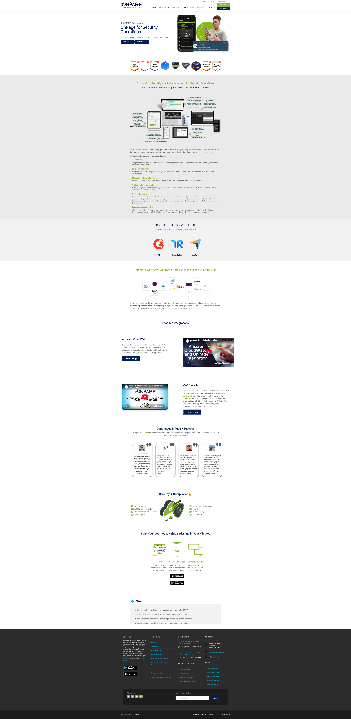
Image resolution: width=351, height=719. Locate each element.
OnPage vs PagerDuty (212, 672)
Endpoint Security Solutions (159, 172)
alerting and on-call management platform (198, 150)
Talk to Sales (155, 646)
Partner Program (156, 654)
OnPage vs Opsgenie (212, 668)
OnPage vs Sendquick (212, 676)
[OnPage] (131, 5)
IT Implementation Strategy (159, 658)
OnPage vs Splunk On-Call (213, 680)
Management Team (157, 673)
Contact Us (141, 42)
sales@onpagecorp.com (216, 652)
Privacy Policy (214, 714)
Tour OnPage (223, 8)
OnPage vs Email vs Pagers (187, 681)
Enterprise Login (156, 650)
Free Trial (127, 42)
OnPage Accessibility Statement (161, 677)
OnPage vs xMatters (212, 684)
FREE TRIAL (223, 5)
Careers (153, 669)
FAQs (138, 601)
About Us (154, 642)
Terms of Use (226, 714)
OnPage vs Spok (183, 673)
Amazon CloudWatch (146, 345)
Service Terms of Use (199, 714)
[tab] (175, 601)
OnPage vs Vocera (184, 669)
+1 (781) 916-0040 (214, 658)
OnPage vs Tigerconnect (186, 677)
